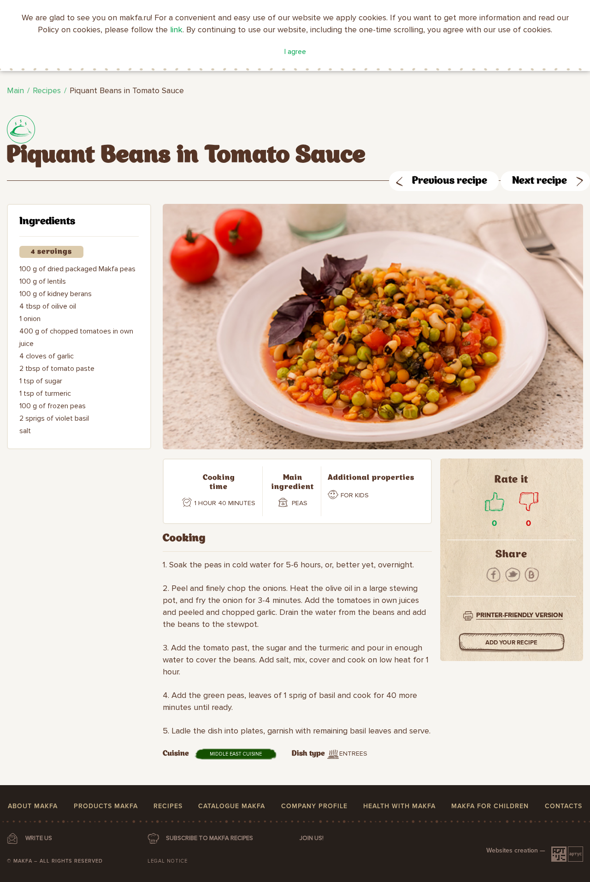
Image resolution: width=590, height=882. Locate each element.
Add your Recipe (511, 642)
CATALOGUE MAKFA (231, 806)
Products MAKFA (106, 806)
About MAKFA (33, 806)
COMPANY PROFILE (314, 806)
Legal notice (168, 861)
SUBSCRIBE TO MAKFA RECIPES (209, 838)
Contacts (563, 806)
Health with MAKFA (399, 806)
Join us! (312, 838)
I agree (295, 51)
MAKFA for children (490, 806)
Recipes (47, 90)
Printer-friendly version (519, 615)
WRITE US (38, 838)
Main (15, 90)
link (176, 29)
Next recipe (539, 181)
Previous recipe (449, 181)
